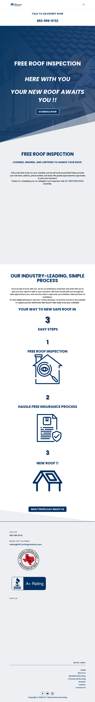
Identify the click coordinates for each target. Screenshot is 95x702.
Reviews (82, 682)
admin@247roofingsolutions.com (26, 544)
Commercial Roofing (77, 679)
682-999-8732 (47, 21)
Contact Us (81, 687)
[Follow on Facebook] (43, 693)
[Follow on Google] (52, 693)
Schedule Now (47, 111)
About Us (82, 673)
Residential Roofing (77, 676)
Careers (82, 685)
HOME (83, 670)
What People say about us (47, 509)
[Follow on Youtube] (47, 693)
